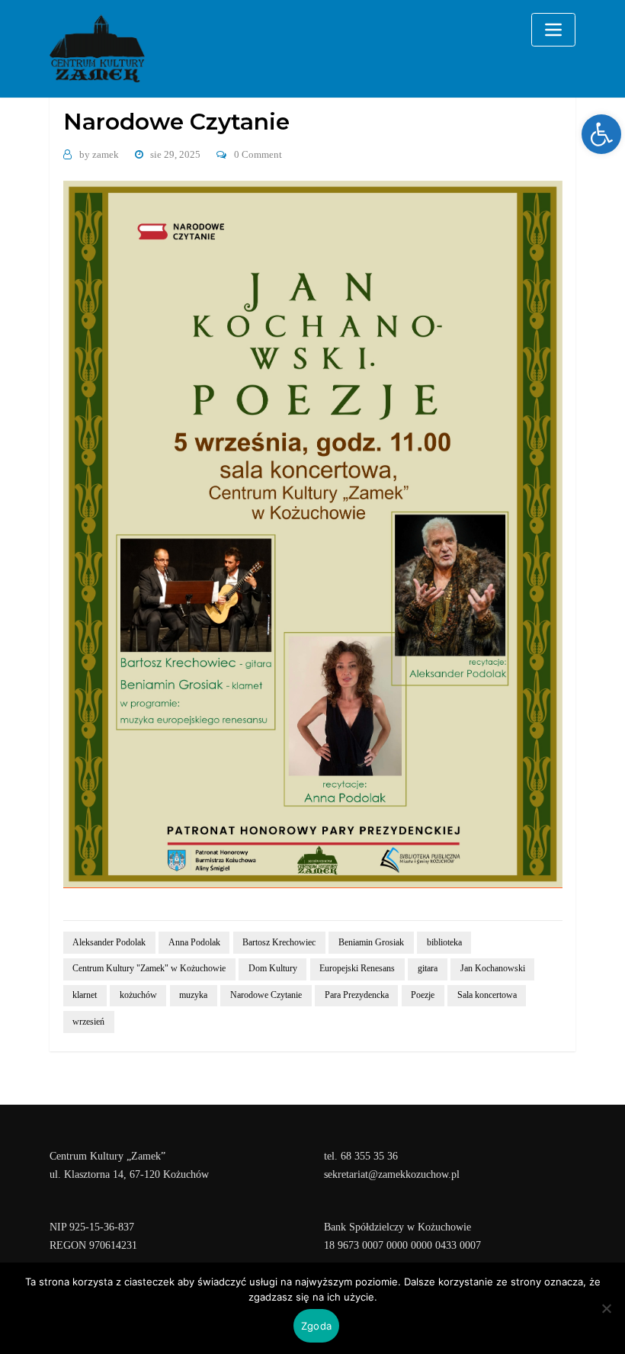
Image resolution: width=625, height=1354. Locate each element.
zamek (99, 154)
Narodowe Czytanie (266, 995)
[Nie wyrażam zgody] (606, 1308)
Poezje (422, 995)
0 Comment (258, 154)
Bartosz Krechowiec (279, 942)
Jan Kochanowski (492, 968)
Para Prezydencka (357, 995)
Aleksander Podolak (109, 942)
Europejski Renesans (357, 968)
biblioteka (444, 942)
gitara (428, 968)
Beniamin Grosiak (371, 942)
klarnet (84, 995)
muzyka (193, 995)
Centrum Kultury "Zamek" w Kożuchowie (149, 968)
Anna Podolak (194, 942)
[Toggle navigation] (553, 30)
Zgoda (316, 1326)
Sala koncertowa (487, 995)
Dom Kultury (272, 968)
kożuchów (138, 995)
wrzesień (88, 1021)
